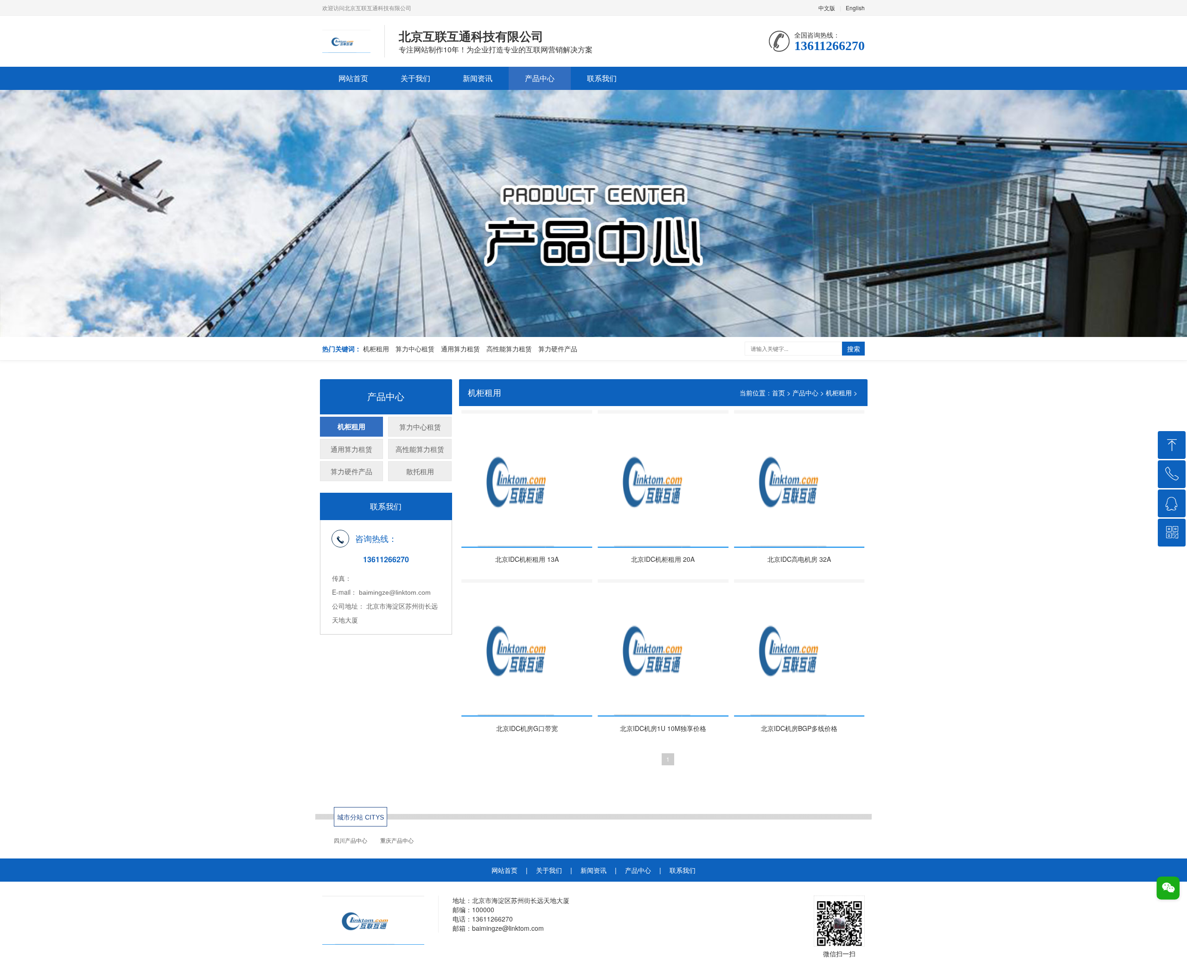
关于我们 (415, 78)
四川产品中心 (350, 841)
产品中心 (540, 78)
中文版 (826, 8)
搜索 (853, 348)
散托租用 (420, 471)
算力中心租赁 (415, 348)
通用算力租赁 (460, 348)
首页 (778, 392)
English (855, 8)
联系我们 (602, 78)
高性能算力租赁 (509, 348)
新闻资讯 (477, 78)
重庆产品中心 (397, 841)
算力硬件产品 (557, 348)
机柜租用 (376, 348)
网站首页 (353, 78)
